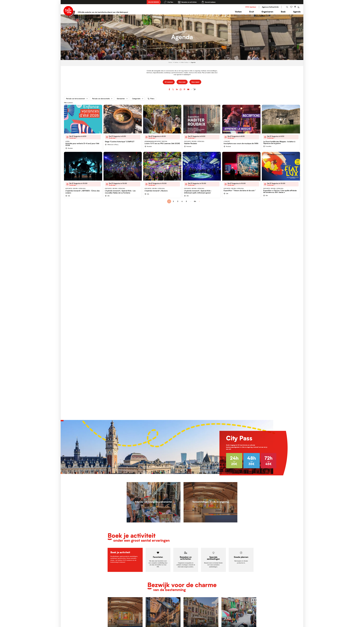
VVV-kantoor (250, 7)
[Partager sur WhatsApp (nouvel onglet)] (181, 89)
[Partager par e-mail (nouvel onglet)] (188, 89)
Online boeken (153, 2)
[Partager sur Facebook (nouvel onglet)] (169, 89)
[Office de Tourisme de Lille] (69, 11)
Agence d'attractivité (270, 7)
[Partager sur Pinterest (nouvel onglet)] (184, 89)
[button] (238, 11)
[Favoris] (291, 7)
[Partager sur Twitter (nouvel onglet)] (173, 89)
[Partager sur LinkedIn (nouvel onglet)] (177, 89)
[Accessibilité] (295, 6)
